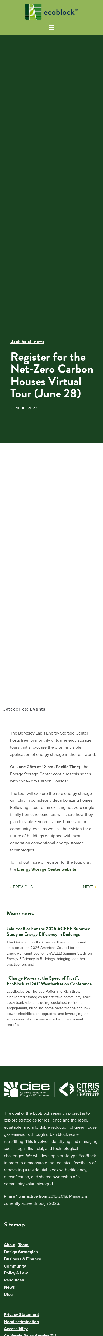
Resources (14, 1280)
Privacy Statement (21, 1314)
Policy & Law (16, 1273)
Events (37, 709)
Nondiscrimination (21, 1321)
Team (23, 1244)
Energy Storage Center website (46, 869)
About (9, 1244)
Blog (8, 1294)
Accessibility (16, 1329)
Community (15, 1266)
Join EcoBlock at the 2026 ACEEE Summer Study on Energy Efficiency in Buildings (48, 931)
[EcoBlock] (52, 11)
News (9, 1287)
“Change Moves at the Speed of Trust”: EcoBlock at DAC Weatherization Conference (49, 980)
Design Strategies (21, 1252)
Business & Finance (22, 1259)
